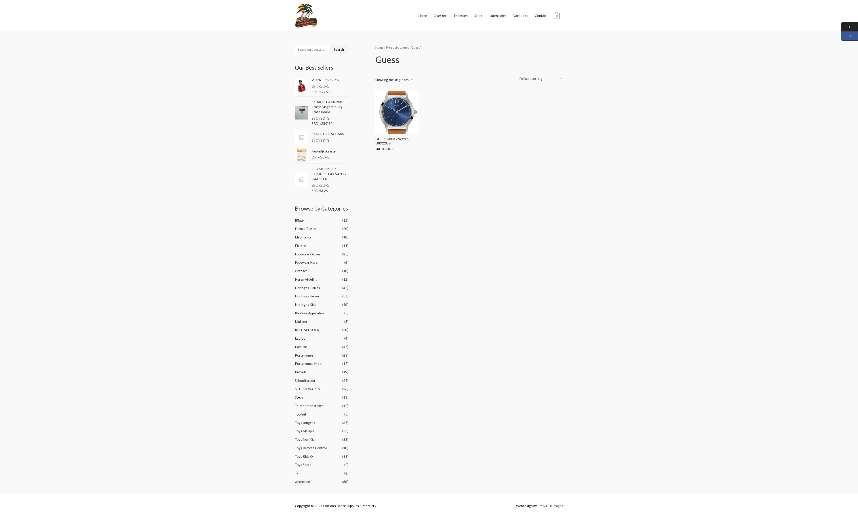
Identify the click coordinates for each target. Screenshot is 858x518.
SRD (847, 36)
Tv (297, 473)
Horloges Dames (307, 288)
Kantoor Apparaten (309, 313)
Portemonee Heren (309, 363)
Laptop (300, 338)
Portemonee (304, 355)
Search (339, 49)
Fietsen (300, 246)
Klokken (301, 322)
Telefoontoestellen (309, 406)
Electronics (303, 237)
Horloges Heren (307, 296)
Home (422, 16)
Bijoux (300, 220)
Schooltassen (305, 380)
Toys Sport (303, 465)
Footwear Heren (307, 262)
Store (478, 16)
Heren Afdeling (306, 279)
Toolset (300, 414)
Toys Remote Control (311, 448)
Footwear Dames (307, 254)
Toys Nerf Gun (305, 439)
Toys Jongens (305, 423)
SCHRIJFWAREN (307, 389)
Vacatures (520, 16)
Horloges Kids (305, 305)
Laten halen (498, 16)
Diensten (461, 16)
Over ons (440, 16)
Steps (299, 397)
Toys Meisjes (304, 431)
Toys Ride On (305, 456)
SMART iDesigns (550, 506)
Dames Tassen (305, 229)
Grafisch (301, 271)
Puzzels (300, 372)
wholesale (302, 482)
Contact (541, 16)
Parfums (301, 347)
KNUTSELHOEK (307, 330)
